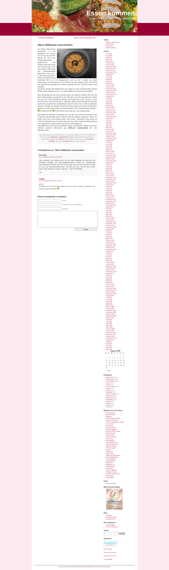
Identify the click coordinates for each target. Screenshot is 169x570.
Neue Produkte (110, 394)
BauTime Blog (110, 414)
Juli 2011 (109, 253)
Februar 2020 (110, 63)
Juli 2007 (109, 342)
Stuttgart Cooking (111, 472)
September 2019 (111, 72)
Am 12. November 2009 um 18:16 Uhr (50, 157)
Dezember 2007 (111, 332)
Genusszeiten (110, 440)
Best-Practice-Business (113, 418)
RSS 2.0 (61, 139)
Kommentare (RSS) (104, 566)
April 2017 (109, 125)
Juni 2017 (109, 122)
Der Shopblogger (111, 429)
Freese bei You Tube (110, 556)
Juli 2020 (109, 53)
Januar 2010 (110, 286)
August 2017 (110, 118)
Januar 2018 (110, 109)
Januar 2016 (110, 153)
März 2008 (109, 327)
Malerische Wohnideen (113, 455)
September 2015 (111, 161)
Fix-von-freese (108, 549)
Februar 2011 (110, 262)
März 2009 (109, 305)
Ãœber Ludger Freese (113, 42)
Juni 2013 (109, 210)
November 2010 (111, 268)
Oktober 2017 (110, 114)
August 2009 (110, 295)
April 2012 (109, 236)
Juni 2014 (109, 188)
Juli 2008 (109, 319)
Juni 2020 (109, 55)
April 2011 (109, 258)
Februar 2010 (110, 284)
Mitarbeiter (109, 392)
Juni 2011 (109, 255)
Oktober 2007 (110, 336)
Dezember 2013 (111, 199)
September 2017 (111, 116)
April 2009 (109, 303)
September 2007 (111, 338)
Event (108, 384)
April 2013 (109, 214)
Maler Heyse (110, 453)
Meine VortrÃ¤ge (111, 47)
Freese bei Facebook (110, 552)
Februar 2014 (110, 196)
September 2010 (111, 271)
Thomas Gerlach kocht (113, 473)
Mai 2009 (109, 301)
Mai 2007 (109, 345)
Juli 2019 (109, 76)
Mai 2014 (109, 190)
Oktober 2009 (110, 292)
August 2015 (110, 162)
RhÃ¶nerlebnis (110, 466)
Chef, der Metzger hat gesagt (115, 422)
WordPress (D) (110, 519)
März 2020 (109, 61)
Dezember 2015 (111, 155)
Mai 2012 (109, 234)
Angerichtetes (63, 137)
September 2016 (111, 138)
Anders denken (110, 413)
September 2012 (111, 227)
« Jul (108, 370)
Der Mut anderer (111, 427)
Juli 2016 (109, 142)
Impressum (109, 46)
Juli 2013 (109, 209)
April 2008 (109, 325)
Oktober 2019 (110, 70)
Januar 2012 (110, 242)
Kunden (108, 390)
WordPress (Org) (111, 517)
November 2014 (111, 179)
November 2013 (111, 201)
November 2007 (111, 334)
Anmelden (109, 515)
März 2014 (109, 194)
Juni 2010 (109, 277)
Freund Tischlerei (111, 437)
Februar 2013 (110, 218)
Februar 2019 (110, 85)
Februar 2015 (110, 173)
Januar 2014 (110, 197)
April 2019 (109, 81)
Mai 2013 (109, 212)
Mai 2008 (109, 323)
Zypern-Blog (110, 477)
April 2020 (109, 59)
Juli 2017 (109, 120)
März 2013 (109, 216)
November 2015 (111, 157)
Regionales (109, 397)
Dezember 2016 (111, 133)
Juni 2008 (109, 321)
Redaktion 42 (110, 464)
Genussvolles (110, 386)
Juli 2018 (109, 98)
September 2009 (111, 293)
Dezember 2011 (111, 244)
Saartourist (109, 468)
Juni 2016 (109, 144)
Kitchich (108, 449)
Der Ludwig (109, 425)
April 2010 (109, 281)
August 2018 (110, 96)
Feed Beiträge (110, 525)
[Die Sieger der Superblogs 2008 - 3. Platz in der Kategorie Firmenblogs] (114, 509)
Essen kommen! (111, 13)
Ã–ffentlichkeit (110, 381)
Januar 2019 (110, 87)
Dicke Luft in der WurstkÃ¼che (85, 38)
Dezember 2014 (111, 177)
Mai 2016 (109, 146)
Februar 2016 (110, 151)
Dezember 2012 (111, 221)
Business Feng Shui (112, 420)
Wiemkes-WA (81, 566)
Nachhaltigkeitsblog (112, 457)
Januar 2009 (110, 308)
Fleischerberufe (111, 433)
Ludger (42, 179)
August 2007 (110, 340)
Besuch (108, 383)
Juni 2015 (109, 166)
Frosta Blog (109, 438)
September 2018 (111, 94)
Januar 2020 (110, 64)
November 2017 (111, 112)
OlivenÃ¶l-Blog (110, 461)
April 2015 (109, 170)
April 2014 (109, 192)
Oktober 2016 (110, 136)
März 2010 (109, 282)
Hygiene (108, 388)
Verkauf (108, 405)
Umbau (108, 403)
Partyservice (110, 395)
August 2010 (110, 273)
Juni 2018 (109, 100)
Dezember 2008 (111, 310)
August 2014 (110, 185)
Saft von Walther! (111, 470)
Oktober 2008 (110, 314)
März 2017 (109, 127)
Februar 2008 (110, 329)
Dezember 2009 (111, 288)
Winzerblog (109, 475)
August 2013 (110, 207)
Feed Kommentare (112, 527)
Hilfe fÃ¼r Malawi (111, 446)
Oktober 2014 (110, 181)
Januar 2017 (110, 131)
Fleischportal (110, 435)
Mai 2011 (109, 257)
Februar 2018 (110, 107)
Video (108, 407)
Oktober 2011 (110, 247)
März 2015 (109, 172)
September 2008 (111, 316)
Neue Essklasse (111, 459)
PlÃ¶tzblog (109, 462)
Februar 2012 (110, 240)
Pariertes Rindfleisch (46, 38)
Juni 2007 (109, 343)
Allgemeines (54, 137)
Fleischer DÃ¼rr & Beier (113, 431)
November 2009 (111, 290)
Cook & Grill (109, 424)
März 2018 (109, 105)
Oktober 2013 (110, 203)
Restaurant (109, 399)
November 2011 (111, 245)
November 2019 (111, 68)
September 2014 (111, 183)
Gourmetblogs (108, 559)
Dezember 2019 (111, 66)
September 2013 (111, 205)
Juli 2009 (109, 297)
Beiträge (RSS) (90, 566)
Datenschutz (110, 44)
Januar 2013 (110, 220)
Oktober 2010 (110, 269)
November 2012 (111, 223)
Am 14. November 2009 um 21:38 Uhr (50, 180)
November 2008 (111, 312)
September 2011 (111, 249)
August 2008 (110, 318)
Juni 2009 (109, 299)
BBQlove (109, 416)
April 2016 (109, 148)
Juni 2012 (109, 233)
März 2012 (109, 238)
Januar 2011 (110, 264)
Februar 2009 (110, 306)
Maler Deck (109, 451)
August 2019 (110, 74)
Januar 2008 (110, 330)
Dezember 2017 (111, 111)
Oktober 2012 (110, 225)
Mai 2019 (109, 79)
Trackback (66, 141)
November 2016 (111, 135)
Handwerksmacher (111, 442)
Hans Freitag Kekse (112, 444)
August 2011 (110, 251)
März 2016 (109, 149)
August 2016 (110, 140)
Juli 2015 (109, 164)
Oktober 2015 (110, 159)
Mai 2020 (109, 57)
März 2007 (109, 349)
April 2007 (109, 347)
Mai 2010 (109, 279)
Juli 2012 (109, 231)
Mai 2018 (109, 101)
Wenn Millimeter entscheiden (55, 45)
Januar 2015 (110, 175)
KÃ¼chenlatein (110, 448)
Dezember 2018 (111, 88)
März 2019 (109, 83)
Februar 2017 (110, 129)
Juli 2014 (109, 186)
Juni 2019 (109, 77)
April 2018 (109, 103)
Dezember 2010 (111, 266)
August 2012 (110, 229)
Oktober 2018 (110, 92)
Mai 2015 (109, 168)
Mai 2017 (109, 124)
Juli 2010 (109, 275)
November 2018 (111, 90)
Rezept (108, 401)
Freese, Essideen (111, 483)
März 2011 (109, 260)
